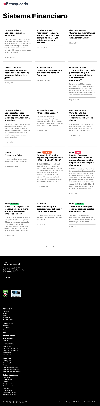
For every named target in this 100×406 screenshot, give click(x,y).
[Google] (7, 402)
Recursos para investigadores (12, 371)
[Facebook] (4, 402)
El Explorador (7, 352)
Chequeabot (7, 355)
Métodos (5, 381)
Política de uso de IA (9, 386)
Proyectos (6, 388)
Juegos (5, 365)
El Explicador (16, 30)
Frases (39, 152)
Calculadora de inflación (10, 348)
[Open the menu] (95, 4)
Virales (5, 313)
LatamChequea (7, 338)
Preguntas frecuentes (9, 394)
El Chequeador (7, 361)
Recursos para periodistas (11, 369)
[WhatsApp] (23, 402)
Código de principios (9, 384)
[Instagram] (11, 402)
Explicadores (7, 317)
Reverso (5, 340)
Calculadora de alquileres (10, 350)
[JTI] (16, 293)
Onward (53, 246)
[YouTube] (26, 402)
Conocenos (6, 377)
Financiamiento (7, 390)
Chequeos (6, 311)
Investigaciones (7, 319)
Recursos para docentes (10, 367)
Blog (4, 332)
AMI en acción (7, 363)
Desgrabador (7, 346)
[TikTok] (17, 402)
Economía (7, 30)
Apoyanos (6, 330)
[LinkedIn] (14, 402)
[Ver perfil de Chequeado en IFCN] (5, 293)
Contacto (7, 277)
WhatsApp (6, 325)
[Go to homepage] (15, 4)
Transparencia (7, 379)
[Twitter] (20, 402)
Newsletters (6, 328)
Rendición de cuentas (9, 392)
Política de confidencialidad (83, 402)
